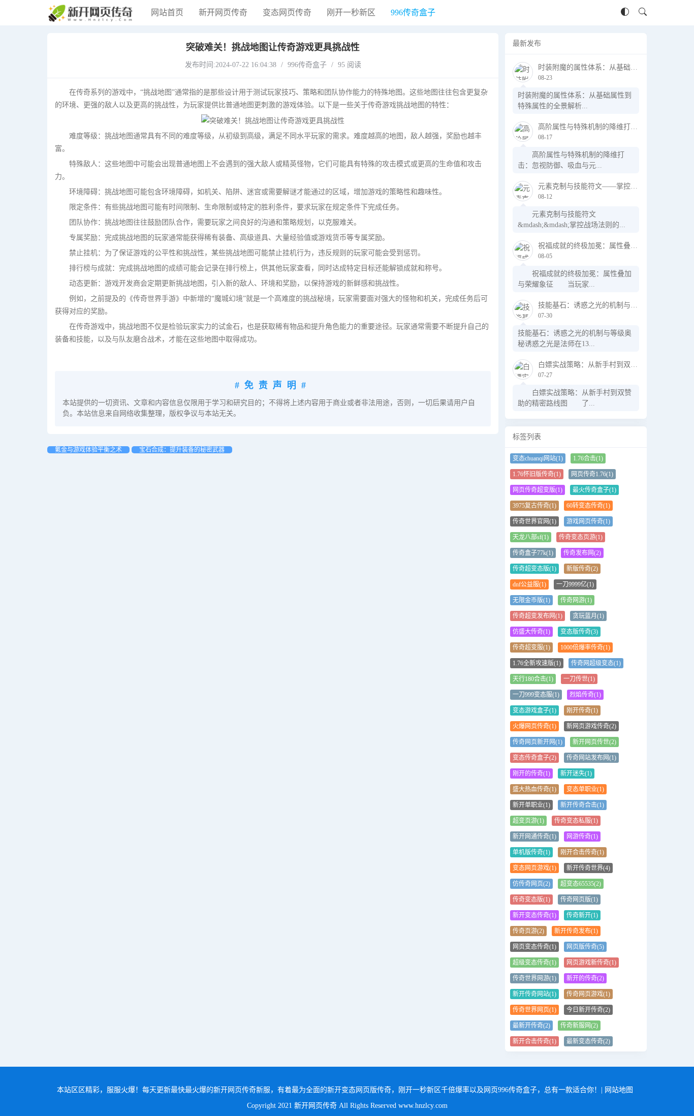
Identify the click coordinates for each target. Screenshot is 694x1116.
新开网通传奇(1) (534, 836)
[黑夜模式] (625, 12)
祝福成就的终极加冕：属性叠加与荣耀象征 (605, 246)
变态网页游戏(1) (534, 868)
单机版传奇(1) (531, 852)
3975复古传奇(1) (534, 505)
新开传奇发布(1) (576, 931)
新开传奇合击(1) (582, 805)
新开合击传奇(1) (534, 1041)
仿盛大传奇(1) (531, 631)
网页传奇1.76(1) (592, 474)
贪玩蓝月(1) (588, 615)
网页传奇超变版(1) (537, 489)
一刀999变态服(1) (536, 694)
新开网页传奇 (223, 12)
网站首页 (167, 12)
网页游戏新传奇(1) (591, 962)
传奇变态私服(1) (576, 820)
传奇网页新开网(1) (537, 742)
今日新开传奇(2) (588, 1009)
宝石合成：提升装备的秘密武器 (182, 449)
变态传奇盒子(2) (534, 757)
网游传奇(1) (582, 836)
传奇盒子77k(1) (533, 552)
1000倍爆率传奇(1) (585, 647)
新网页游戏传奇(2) (591, 726)
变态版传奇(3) (579, 631)
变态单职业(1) (585, 789)
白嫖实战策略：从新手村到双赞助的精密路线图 (612, 364)
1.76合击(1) (588, 458)
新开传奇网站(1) (534, 994)
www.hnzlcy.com (423, 1105)
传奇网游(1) (576, 600)
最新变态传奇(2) (588, 1041)
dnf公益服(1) (529, 584)
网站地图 (619, 1090)
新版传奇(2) (582, 568)
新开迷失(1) (576, 773)
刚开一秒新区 (351, 12)
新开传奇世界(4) (588, 868)
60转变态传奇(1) (588, 505)
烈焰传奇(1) (585, 694)
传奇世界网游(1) (534, 978)
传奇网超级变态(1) (596, 663)
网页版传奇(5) (585, 946)
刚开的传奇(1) (531, 773)
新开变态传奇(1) (534, 915)
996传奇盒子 (413, 12)
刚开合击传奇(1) (582, 852)
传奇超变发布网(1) (537, 615)
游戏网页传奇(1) (588, 521)
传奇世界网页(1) (534, 1009)
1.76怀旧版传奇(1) (537, 474)
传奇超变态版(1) (534, 568)
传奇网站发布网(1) (591, 757)
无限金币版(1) (531, 600)
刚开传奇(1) (582, 710)
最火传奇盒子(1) (594, 489)
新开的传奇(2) (585, 978)
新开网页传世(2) (594, 742)
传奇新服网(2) (579, 1025)
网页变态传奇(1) (534, 946)
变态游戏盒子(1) (534, 710)
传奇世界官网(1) (534, 521)
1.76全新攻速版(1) (537, 663)
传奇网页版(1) (579, 899)
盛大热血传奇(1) (534, 789)
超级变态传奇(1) (534, 962)
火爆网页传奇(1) (534, 726)
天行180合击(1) (533, 679)
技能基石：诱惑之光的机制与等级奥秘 (598, 305)
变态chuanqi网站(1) (538, 458)
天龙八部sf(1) (531, 537)
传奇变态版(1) (531, 899)
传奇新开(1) (582, 915)
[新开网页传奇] (91, 12)
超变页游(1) (528, 820)
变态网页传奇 (287, 12)
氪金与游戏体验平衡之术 (88, 449)
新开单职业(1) (531, 805)
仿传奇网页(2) (531, 883)
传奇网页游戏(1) (588, 994)
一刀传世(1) (579, 679)
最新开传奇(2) (531, 1025)
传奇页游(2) (528, 931)
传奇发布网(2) (582, 552)
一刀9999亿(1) (575, 584)
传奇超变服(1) (531, 647)
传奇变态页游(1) (581, 537)
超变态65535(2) (580, 883)
